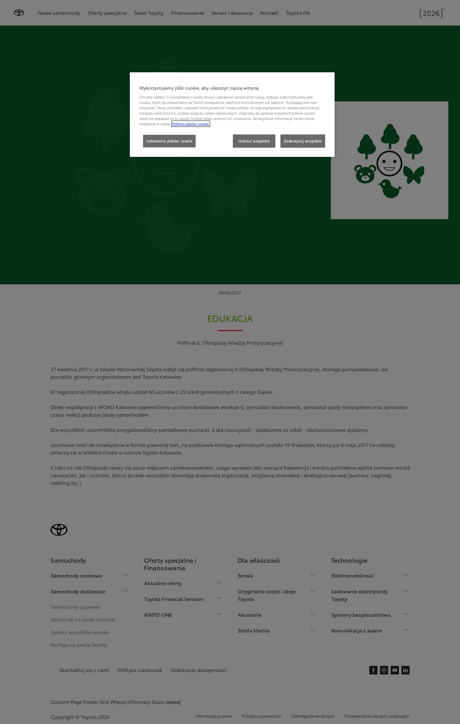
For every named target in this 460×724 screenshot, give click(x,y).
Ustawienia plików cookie (169, 140)
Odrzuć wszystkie (254, 140)
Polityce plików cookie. (191, 123)
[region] (232, 114)
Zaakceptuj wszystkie (303, 140)
